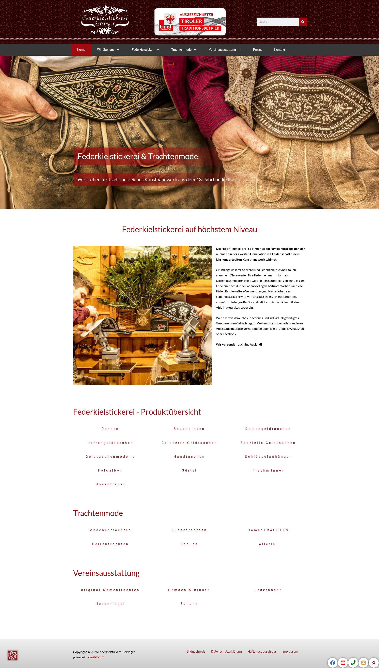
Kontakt (279, 50)
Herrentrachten (110, 544)
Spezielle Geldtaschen (268, 443)
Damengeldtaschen (268, 429)
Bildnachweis (196, 651)
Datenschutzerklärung (226, 651)
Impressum (290, 651)
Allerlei (268, 544)
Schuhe (189, 544)
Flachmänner (268, 470)
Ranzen (110, 429)
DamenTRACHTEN (268, 530)
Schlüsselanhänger (268, 456)
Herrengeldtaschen (110, 443)
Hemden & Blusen (189, 590)
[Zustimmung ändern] (12, 655)
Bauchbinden (189, 429)
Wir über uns (105, 50)
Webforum (97, 657)
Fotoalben (110, 470)
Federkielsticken (143, 50)
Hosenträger (111, 484)
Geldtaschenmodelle (110, 456)
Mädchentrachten (110, 530)
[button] (108, 50)
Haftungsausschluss (262, 651)
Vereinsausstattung (222, 50)
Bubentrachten (189, 530)
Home (81, 50)
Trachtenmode (181, 50)
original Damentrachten (110, 590)
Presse (257, 50)
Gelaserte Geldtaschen (189, 443)
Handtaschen (189, 456)
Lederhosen (268, 590)
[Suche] (303, 22)
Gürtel (189, 470)
